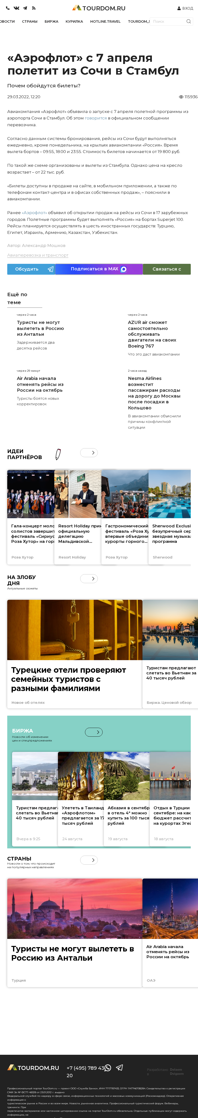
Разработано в (165, 1072)
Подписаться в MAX (94, 269)
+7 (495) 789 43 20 (85, 1071)
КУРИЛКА (74, 21)
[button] (84, 452)
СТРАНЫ (29, 21)
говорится (96, 118)
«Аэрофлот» (34, 212)
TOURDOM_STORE (144, 21)
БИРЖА (51, 21)
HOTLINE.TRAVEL (105, 21)
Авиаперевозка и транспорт (37, 255)
